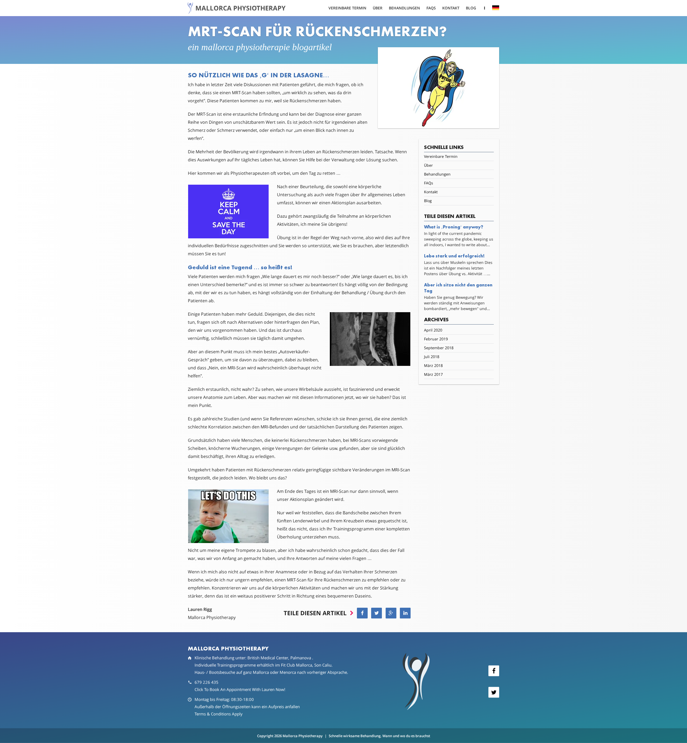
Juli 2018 (431, 356)
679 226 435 (206, 682)
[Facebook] (493, 670)
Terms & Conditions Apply (219, 713)
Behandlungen (404, 8)
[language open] (495, 8)
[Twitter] (493, 692)
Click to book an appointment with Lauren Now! (240, 689)
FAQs (431, 8)
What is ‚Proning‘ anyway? (453, 227)
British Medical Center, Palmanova (279, 657)
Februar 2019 (436, 338)
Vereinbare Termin (347, 8)
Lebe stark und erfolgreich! (454, 256)
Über (377, 8)
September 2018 (439, 347)
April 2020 (433, 330)
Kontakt (450, 8)
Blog (471, 8)
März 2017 (433, 374)
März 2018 (433, 365)
